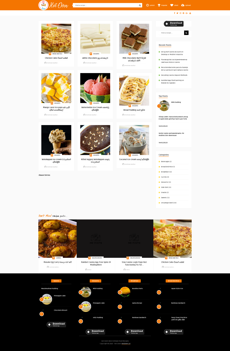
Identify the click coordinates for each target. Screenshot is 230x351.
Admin (89, 269)
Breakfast (165, 172)
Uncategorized (166, 203)
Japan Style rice (177, 289)
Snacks (164, 192)
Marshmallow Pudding (49, 289)
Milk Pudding (176, 102)
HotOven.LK (126, 344)
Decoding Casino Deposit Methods (174, 75)
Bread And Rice (57, 54)
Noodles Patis (137, 289)
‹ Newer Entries (44, 175)
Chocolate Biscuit (60, 310)
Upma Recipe (137, 303)
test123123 (163, 126)
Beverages (165, 162)
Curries (164, 177)
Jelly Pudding (98, 318)
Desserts (96, 54)
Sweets (164, 198)
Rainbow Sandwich (139, 318)
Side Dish (164, 187)
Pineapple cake (60, 296)
